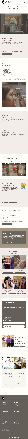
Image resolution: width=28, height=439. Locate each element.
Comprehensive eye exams (7, 69)
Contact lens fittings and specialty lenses (9, 74)
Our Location (16, 413)
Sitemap (7, 438)
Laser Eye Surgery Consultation (6, 415)
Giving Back (3, 406)
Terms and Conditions (19, 438)
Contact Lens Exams (17, 406)
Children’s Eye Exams (17, 405)
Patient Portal (16, 411)
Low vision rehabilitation (6, 73)
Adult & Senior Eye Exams (17, 404)
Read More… (5, 384)
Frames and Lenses (16, 422)
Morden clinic (5, 119)
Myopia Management (5, 414)
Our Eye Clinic (4, 404)
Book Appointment (8, 326)
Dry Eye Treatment (4, 422)
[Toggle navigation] (24, 2)
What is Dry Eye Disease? (5, 421)
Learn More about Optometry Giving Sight (9, 202)
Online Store (16, 421)
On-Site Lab (3, 417)
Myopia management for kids (7, 72)
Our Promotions (16, 423)
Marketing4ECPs (13, 437)
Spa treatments (5, 71)
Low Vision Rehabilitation (5, 416)
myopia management (5, 46)
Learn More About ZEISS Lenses (10, 242)
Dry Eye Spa (3, 423)
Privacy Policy (10, 438)
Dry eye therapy (5, 70)
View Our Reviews (19, 346)
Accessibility (14, 438)
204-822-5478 (7, 318)
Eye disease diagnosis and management (8, 75)
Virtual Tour (3, 405)
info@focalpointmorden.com (8, 320)
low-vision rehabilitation (12, 46)
